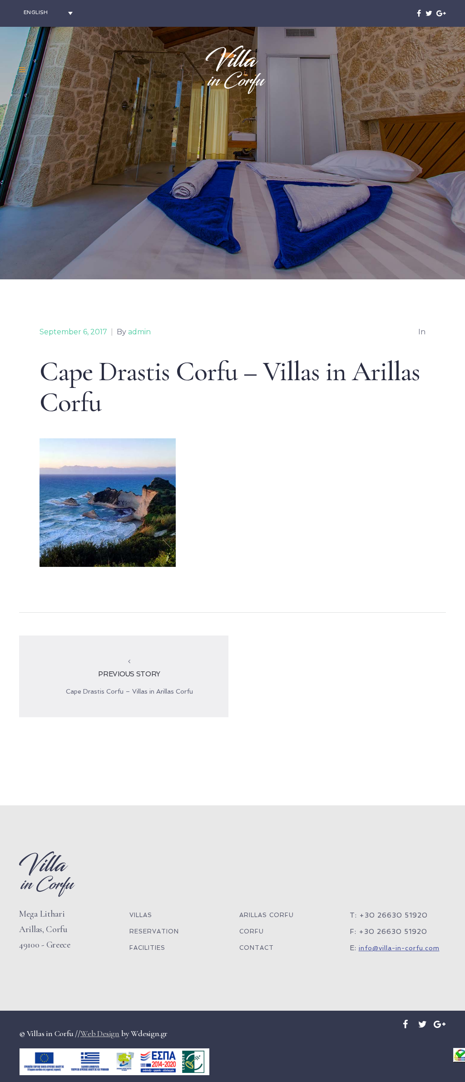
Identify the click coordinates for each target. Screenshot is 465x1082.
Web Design (99, 1033)
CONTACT (256, 947)
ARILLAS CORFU (266, 915)
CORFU (251, 931)
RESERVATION (154, 931)
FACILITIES (147, 947)
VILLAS (140, 915)
